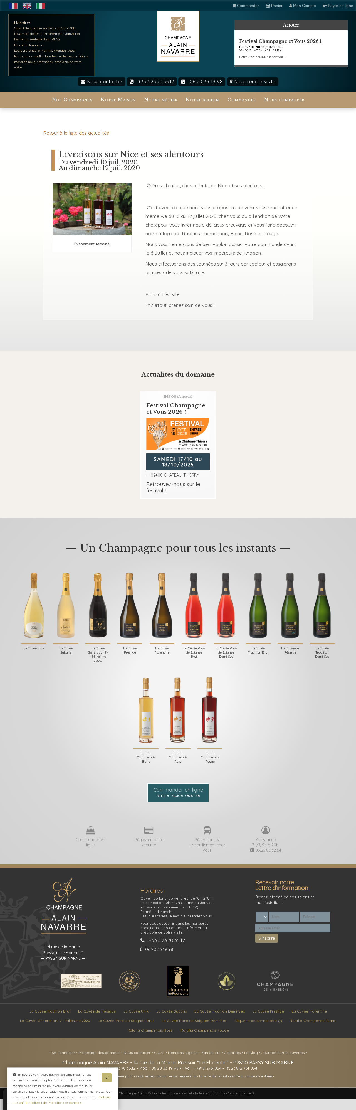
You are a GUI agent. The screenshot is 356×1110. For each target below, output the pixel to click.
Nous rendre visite (254, 81)
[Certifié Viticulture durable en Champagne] (226, 990)
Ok (106, 1077)
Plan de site (211, 1052)
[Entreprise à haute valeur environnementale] (129, 990)
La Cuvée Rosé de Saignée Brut (126, 1020)
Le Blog (251, 1052)
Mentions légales (183, 1052)
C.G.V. (159, 1052)
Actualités (233, 1052)
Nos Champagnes (72, 99)
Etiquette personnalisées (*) (258, 1020)
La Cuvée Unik (136, 1011)
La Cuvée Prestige (268, 1011)
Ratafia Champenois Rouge (205, 1030)
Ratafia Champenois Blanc (313, 1020)
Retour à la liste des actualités (76, 133)
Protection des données (100, 1052)
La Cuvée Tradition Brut (49, 1011)
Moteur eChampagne (210, 1093)
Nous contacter (104, 81)
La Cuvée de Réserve (97, 1011)
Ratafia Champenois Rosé (150, 1030)
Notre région (202, 99)
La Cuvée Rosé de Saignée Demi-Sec (194, 1020)
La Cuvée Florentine (309, 1011)
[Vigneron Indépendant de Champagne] (178, 995)
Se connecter (64, 1052)
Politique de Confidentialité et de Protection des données (62, 1100)
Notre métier (160, 99)
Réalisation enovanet (177, 1093)
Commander (242, 99)
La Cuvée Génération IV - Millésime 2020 (55, 1020)
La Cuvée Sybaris (171, 1011)
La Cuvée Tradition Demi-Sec (219, 1011)
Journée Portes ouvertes (283, 1052)
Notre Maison (118, 99)
